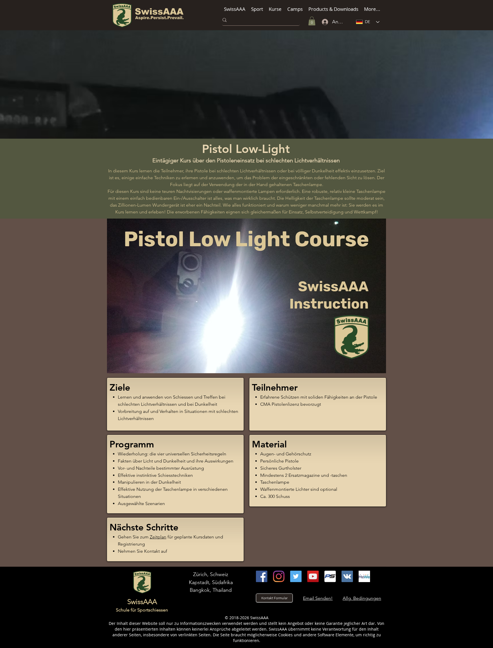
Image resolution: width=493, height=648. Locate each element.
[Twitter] (296, 576)
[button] (234, 9)
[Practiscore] (330, 576)
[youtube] (313, 576)
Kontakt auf (155, 551)
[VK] (347, 576)
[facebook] (261, 576)
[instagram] (278, 576)
